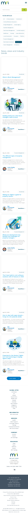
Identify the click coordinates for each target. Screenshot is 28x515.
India (14, 408)
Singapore (14, 405)
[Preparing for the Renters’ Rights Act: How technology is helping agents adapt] (14, 343)
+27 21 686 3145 (17, 479)
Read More (21, 89)
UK (14, 393)
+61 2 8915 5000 (16, 484)
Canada (14, 400)
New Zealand (14, 403)
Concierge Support (14, 423)
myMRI (14, 420)
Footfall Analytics (21, 30)
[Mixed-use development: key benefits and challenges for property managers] (14, 223)
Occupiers (16, 36)
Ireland (14, 395)
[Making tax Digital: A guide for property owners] (14, 183)
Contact (14, 434)
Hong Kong (14, 406)
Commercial (19, 19)
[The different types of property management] (14, 144)
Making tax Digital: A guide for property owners (12, 195)
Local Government (7, 36)
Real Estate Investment (8, 41)
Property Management (19, 152)
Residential (21, 74)
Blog (14, 443)
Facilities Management (8, 27)
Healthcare (5, 33)
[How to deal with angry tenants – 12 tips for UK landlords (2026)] (14, 303)
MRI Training (14, 450)
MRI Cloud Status (14, 428)
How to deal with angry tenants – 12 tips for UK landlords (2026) (13, 316)
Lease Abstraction (20, 33)
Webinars (14, 446)
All (4, 19)
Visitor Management (7, 44)
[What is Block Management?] (14, 65)
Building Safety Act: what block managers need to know (12, 116)
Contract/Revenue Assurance (10, 21)
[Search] (24, 9)
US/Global (14, 392)
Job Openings (14, 437)
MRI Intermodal (14, 414)
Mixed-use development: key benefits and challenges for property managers (11, 236)
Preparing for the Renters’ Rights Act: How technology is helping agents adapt (13, 357)
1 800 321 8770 (15, 481)
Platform (22, 36)
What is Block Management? (11, 77)
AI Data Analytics (10, 19)
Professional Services (14, 426)
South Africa (14, 396)
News (14, 445)
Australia (14, 401)
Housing (12, 33)
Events (14, 448)
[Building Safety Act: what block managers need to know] (14, 104)
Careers (14, 435)
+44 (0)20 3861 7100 (15, 466)
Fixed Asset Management (9, 30)
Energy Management (7, 24)
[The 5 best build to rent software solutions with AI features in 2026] (14, 263)
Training (14, 425)
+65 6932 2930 (16, 486)
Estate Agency (17, 24)
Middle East (14, 398)
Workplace (16, 44)
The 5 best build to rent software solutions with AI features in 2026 (13, 275)
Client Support (14, 421)
